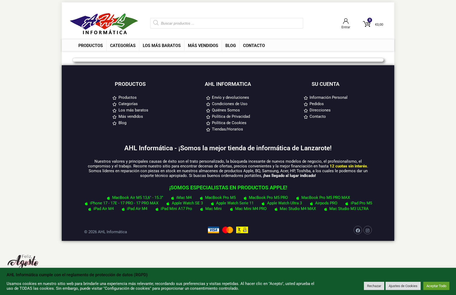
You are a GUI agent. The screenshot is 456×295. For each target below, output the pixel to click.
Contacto (254, 45)
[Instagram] (367, 230)
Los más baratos (162, 45)
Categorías (123, 45)
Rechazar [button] (374, 286)
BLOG (230, 45)
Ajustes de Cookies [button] (403, 286)
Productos (90, 45)
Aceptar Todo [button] (436, 286)
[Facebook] (358, 230)
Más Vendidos (203, 45)
